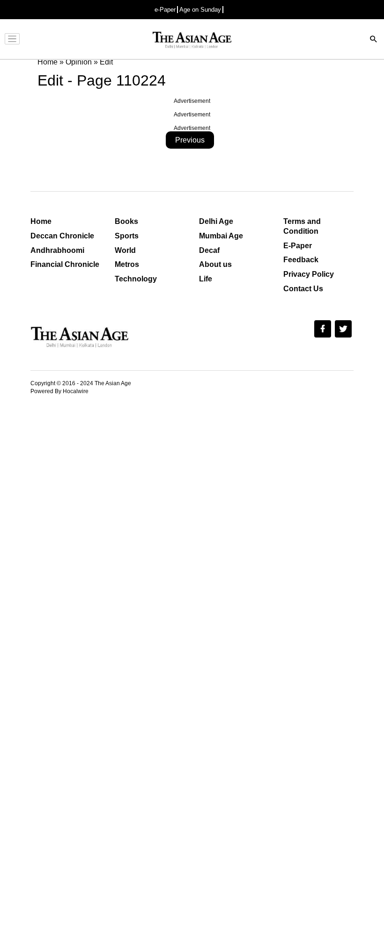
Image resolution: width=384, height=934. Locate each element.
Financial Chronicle (64, 264)
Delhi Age (216, 221)
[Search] (373, 40)
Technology (136, 279)
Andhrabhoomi (57, 250)
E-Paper (297, 246)
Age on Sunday (200, 9)
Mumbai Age (221, 236)
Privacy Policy (308, 274)
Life (205, 279)
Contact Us (303, 289)
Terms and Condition (302, 226)
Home (41, 221)
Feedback (300, 260)
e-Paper (165, 9)
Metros (127, 264)
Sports (127, 236)
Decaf (209, 250)
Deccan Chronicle (62, 236)
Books (126, 221)
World (125, 250)
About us (215, 264)
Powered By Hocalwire (59, 391)
